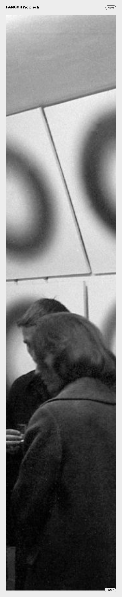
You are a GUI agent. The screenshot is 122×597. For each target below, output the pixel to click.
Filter (110, 590)
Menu (111, 8)
